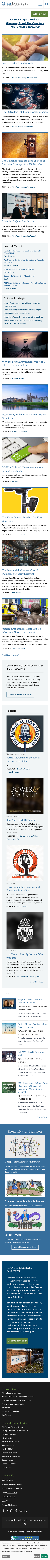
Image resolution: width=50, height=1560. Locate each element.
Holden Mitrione (10, 288)
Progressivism (13, 1234)
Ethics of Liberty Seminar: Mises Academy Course (32, 1026)
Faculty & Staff (7, 1449)
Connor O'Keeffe (18, 534)
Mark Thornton (22, 907)
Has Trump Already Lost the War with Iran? (25, 956)
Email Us (5, 1501)
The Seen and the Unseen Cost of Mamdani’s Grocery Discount (20, 572)
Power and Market (13, 816)
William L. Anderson (19, 431)
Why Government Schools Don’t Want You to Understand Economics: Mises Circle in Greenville (33, 1088)
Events (5, 993)
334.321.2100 (12, 1493)
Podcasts (11, 711)
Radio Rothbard (12, 951)
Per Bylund (16, 482)
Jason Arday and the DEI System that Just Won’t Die (24, 416)
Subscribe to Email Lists (11, 1456)
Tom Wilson (16, 593)
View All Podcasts (36, 982)
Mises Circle (26, 1010)
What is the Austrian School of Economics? (18, 1397)
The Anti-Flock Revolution (21, 820)
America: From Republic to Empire (24, 1200)
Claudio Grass (9, 272)
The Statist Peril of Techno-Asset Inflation (25, 112)
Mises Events (7, 1438)
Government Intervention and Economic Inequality (23, 889)
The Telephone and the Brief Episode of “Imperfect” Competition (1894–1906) (23, 162)
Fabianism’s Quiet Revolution (18, 222)
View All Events (42, 1117)
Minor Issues (11, 883)
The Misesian (6, 1415)
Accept (44, 1556)
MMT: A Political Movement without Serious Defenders (22, 469)
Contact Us (6, 1467)
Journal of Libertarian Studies (13, 1404)
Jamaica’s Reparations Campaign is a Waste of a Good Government (21, 630)
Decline (37, 1556)
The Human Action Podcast (16, 754)
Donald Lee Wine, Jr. (28, 236)
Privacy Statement (9, 1464)
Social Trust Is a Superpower (17, 63)
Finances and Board (9, 1453)
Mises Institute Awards (10, 1442)
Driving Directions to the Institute (15, 1431)
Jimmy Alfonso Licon (29, 78)
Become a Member (17, 1341)
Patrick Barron (9, 256)
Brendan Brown (27, 127)
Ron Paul (7, 279)
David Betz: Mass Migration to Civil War (19, 269)
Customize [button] (6, 1556)
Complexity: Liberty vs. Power (22, 1161)
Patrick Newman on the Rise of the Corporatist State (23, 759)
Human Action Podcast (11, 1411)
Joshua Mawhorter (28, 187)
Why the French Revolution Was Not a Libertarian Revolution (23, 363)
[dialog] (25, 1550)
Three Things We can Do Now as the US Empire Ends (23, 317)
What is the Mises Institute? (12, 1427)
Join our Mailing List (9, 1505)
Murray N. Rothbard (11, 265)
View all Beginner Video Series (25, 1247)
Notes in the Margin (14, 298)
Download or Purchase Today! (20, 695)
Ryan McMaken (18, 379)
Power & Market (13, 246)
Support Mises (39, 14)
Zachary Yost (35, 977)
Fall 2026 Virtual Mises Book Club (31, 1054)
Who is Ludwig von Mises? (11, 1393)
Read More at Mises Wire (11, 655)
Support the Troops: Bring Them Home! (19, 276)
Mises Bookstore (8, 1445)
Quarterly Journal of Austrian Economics (17, 1400)
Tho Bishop (21, 836)
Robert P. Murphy (23, 769)
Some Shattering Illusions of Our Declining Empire (22, 310)
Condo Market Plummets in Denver (17, 313)
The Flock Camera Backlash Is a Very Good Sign (22, 519)
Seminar (35, 1034)
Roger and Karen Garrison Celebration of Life (30, 1001)
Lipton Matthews (18, 648)
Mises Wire (16, 78)
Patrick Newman (13, 772)
